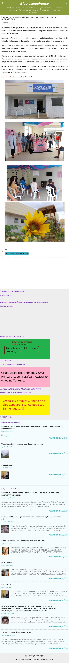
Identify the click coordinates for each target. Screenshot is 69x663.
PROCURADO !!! (7, 465)
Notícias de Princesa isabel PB (17, 253)
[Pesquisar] (66, 3)
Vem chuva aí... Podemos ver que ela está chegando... (22, 444)
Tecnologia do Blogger (35, 655)
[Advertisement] (34, 273)
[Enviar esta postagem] (6, 250)
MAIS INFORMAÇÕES (58, 438)
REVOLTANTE (6, 563)
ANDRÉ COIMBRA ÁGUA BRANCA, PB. (16, 632)
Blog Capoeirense (34, 3)
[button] (66, 17)
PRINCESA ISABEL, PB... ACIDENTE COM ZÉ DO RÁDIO (22, 541)
